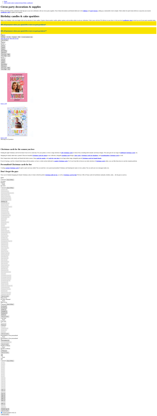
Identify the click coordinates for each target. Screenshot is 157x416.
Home (5, 1)
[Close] (1, 178)
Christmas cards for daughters (89, 155)
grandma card (66, 155)
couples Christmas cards (61, 161)
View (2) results (5, 296)
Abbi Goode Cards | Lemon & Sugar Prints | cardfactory (18, 3)
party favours (94, 11)
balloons (85, 11)
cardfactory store (5, 12)
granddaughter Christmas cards (110, 155)
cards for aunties (41, 158)
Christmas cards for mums (39, 155)
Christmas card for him (70, 175)
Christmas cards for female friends (91, 158)
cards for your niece (54, 158)
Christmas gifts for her (51, 175)
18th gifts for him (14, 38)
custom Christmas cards (12, 168)
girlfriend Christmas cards (127, 152)
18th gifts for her (5, 38)
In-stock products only (9, 412)
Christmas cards (100, 161)
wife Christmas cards (67, 152)
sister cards (77, 155)
